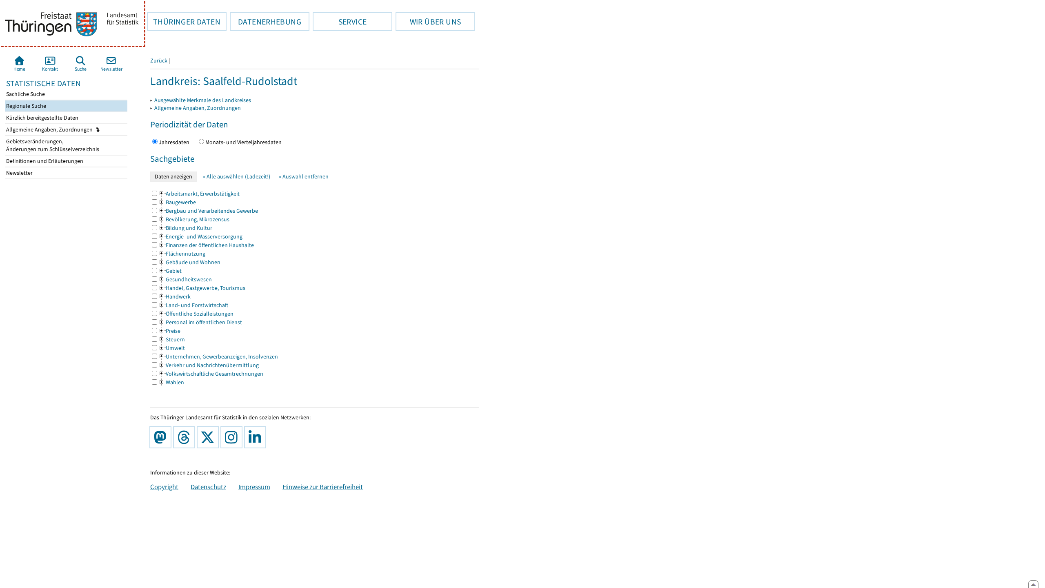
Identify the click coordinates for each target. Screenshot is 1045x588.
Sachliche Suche (25, 94)
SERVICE (340, 21)
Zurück (158, 61)
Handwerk (174, 297)
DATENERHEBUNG (265, 21)
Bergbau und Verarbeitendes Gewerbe (208, 211)
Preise (169, 331)
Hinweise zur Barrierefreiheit (322, 486)
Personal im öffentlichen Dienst (200, 322)
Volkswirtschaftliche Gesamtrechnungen (210, 374)
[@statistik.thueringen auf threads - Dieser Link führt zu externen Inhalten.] (186, 437)
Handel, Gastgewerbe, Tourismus (201, 288)
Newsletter (19, 173)
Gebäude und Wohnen (189, 262)
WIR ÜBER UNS (428, 21)
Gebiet (170, 271)
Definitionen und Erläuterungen (44, 161)
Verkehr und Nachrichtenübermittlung (208, 365)
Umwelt (171, 348)
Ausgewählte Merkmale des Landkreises (202, 100)
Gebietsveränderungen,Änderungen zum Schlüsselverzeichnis (52, 145)
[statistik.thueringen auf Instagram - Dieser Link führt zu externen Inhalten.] (233, 437)
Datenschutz (208, 486)
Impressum (254, 486)
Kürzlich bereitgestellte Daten (41, 118)
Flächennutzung (181, 254)
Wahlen (171, 382)
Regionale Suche (25, 106)
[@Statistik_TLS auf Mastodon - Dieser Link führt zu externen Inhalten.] (162, 437)
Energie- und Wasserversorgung (200, 237)
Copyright (164, 486)
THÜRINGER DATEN (183, 21)
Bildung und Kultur (185, 228)
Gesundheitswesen (185, 279)
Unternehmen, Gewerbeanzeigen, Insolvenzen (218, 357)
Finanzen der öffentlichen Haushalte (206, 245)
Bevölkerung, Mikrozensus (193, 219)
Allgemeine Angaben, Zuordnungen (50, 130)
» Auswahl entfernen (304, 176)
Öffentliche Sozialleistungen (195, 314)
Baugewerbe (177, 202)
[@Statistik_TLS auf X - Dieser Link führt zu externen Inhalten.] (209, 437)
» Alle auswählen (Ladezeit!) (236, 176)
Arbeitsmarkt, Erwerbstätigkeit (199, 194)
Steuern (171, 339)
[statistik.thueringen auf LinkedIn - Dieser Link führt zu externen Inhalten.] (257, 437)
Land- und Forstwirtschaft (193, 305)
